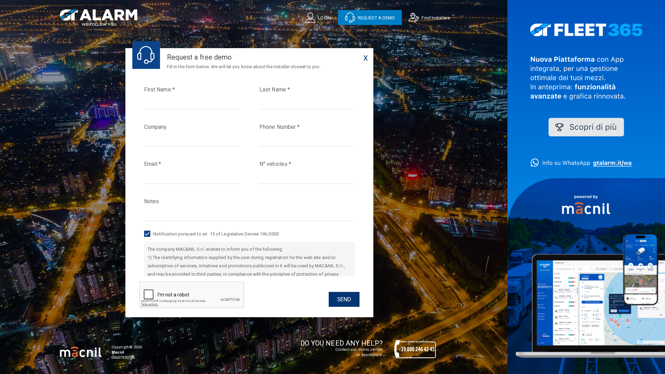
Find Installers (435, 17)
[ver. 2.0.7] (80, 351)
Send (344, 299)
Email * (152, 164)
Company (155, 127)
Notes (151, 201)
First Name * (159, 89)
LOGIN (324, 17)
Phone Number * (279, 127)
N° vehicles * (275, 164)
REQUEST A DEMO (376, 17)
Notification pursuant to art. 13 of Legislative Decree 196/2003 (215, 234)
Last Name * (274, 89)
